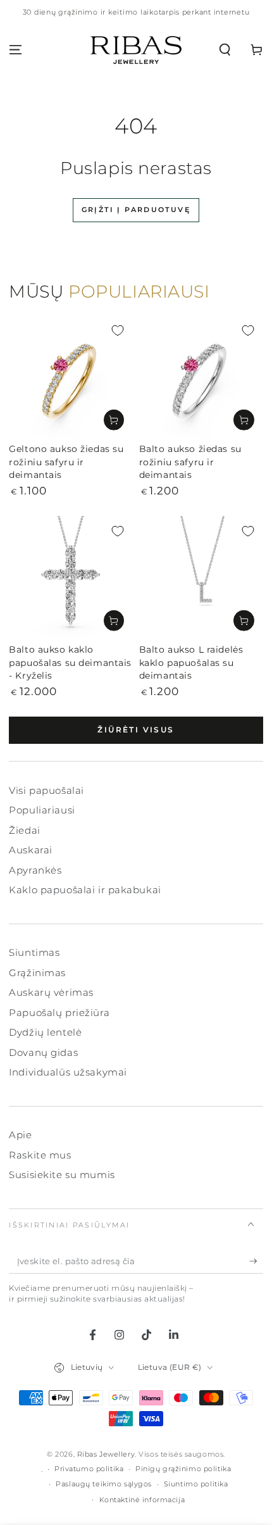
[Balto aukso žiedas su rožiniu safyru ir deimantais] (201, 377)
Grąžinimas (37, 973)
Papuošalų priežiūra (59, 1013)
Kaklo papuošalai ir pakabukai (85, 890)
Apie (20, 1135)
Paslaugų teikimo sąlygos (104, 1483)
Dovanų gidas (43, 1052)
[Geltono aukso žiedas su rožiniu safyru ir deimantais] (71, 377)
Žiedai (24, 830)
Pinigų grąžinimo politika (183, 1468)
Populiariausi (42, 810)
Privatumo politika (88, 1468)
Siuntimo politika (196, 1483)
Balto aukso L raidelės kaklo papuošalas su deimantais (191, 662)
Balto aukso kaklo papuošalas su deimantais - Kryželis (70, 662)
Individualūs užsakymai (68, 1072)
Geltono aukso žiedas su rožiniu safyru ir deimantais (66, 461)
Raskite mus (40, 1155)
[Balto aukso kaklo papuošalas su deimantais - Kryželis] (71, 578)
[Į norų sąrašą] (117, 330)
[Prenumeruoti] (256, 1261)
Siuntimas (34, 952)
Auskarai (31, 850)
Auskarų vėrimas (51, 992)
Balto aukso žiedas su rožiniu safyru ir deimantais (190, 461)
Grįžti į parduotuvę (136, 209)
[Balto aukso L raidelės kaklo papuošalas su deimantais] (201, 578)
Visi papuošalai (46, 790)
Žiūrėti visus (135, 729)
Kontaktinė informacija (142, 1499)
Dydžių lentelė (45, 1032)
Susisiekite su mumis (61, 1175)
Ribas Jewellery (106, 1454)
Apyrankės (35, 870)
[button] (224, 50)
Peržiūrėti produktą (114, 420)
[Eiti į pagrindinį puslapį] (136, 50)
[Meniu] (15, 50)
